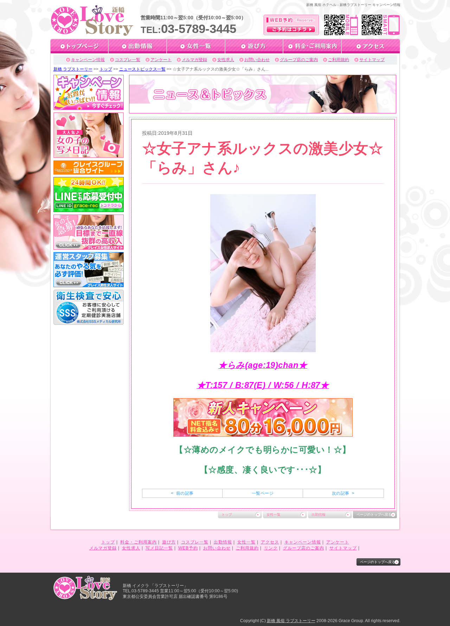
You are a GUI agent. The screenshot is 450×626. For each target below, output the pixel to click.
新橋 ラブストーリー (72, 69)
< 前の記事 (182, 493)
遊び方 (169, 542)
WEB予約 (188, 548)
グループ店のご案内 (299, 59)
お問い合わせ (257, 59)
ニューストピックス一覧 (142, 69)
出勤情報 (318, 514)
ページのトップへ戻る (374, 514)
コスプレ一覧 (127, 59)
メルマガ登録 (194, 59)
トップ (105, 69)
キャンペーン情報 (88, 59)
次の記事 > (343, 493)
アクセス (270, 542)
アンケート (161, 59)
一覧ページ (263, 493)
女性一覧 (273, 514)
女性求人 (225, 59)
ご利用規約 (338, 59)
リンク (271, 548)
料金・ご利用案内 (138, 542)
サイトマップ (372, 59)
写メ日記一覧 (159, 548)
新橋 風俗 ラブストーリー (291, 620)
